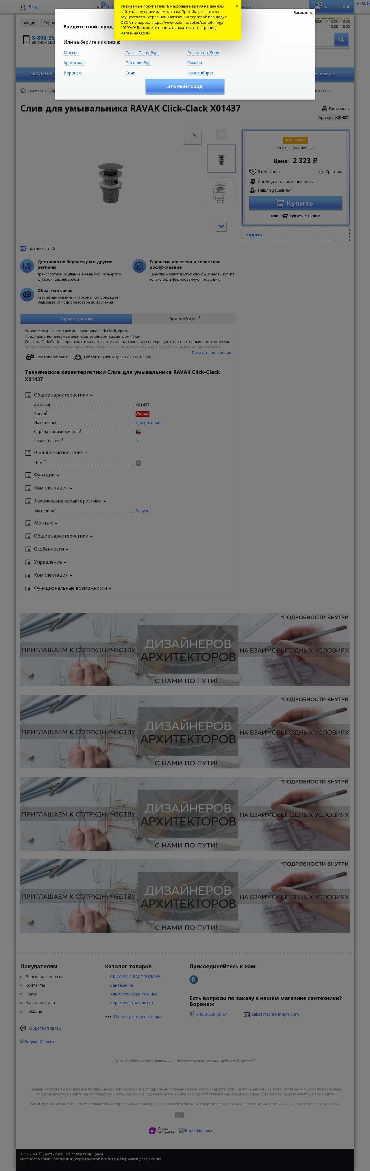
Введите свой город (88, 26)
